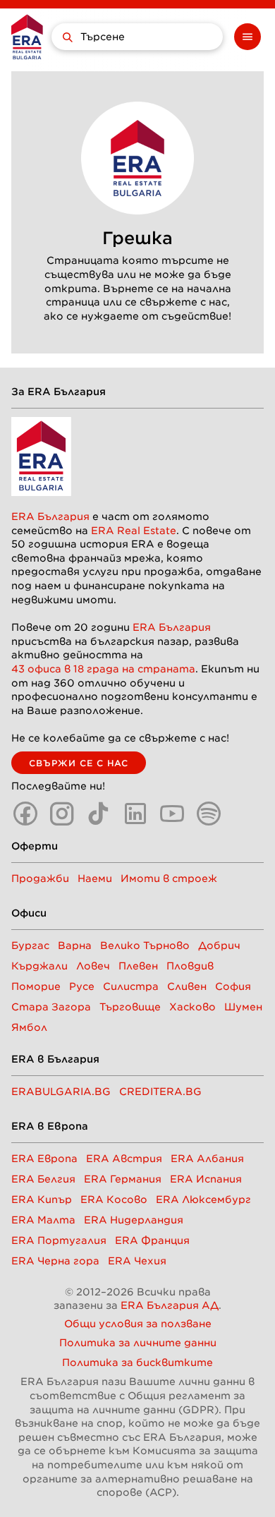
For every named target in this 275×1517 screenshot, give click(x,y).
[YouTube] (172, 813)
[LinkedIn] (135, 813)
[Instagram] (62, 813)
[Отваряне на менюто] (247, 36)
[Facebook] (25, 813)
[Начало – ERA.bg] (27, 36)
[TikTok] (99, 813)
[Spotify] (209, 813)
